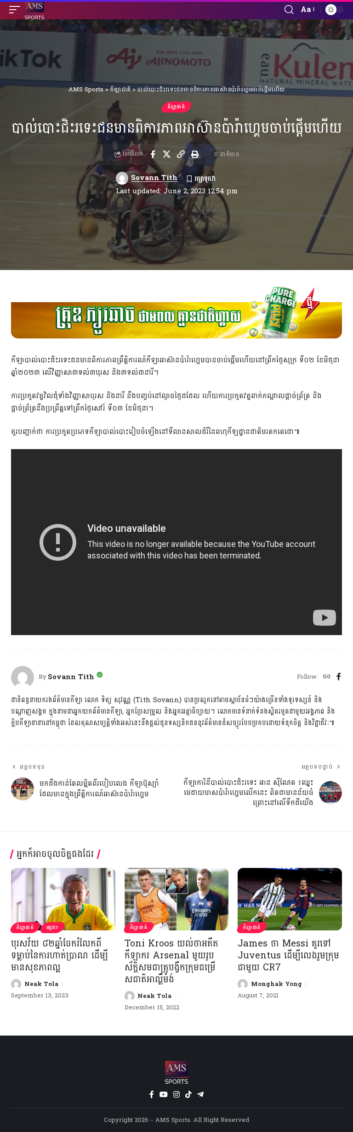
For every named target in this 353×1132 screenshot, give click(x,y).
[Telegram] (200, 1094)
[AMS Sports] (34, 9)
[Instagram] (176, 1094)
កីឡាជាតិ (176, 107)
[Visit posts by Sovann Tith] (122, 178)
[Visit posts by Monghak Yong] (243, 984)
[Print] (195, 154)
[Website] (326, 677)
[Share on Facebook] (152, 154)
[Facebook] (339, 677)
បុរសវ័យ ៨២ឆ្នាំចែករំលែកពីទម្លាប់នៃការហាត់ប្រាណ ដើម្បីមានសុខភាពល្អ (59, 955)
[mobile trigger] (17, 9)
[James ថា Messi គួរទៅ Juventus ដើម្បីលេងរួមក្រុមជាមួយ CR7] (290, 899)
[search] (289, 9)
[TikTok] (188, 1094)
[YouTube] (163, 1094)
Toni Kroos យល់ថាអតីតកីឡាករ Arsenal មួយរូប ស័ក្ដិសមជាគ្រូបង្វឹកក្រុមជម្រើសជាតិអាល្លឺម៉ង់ (171, 961)
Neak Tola (41, 984)
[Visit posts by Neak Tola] (16, 984)
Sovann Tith (154, 178)
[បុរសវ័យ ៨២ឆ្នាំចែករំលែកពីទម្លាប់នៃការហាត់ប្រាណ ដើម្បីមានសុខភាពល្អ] (63, 899)
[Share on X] (166, 154)
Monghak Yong (276, 984)
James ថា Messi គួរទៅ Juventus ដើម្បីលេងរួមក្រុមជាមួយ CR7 (288, 955)
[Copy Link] (181, 154)
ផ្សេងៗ (52, 928)
